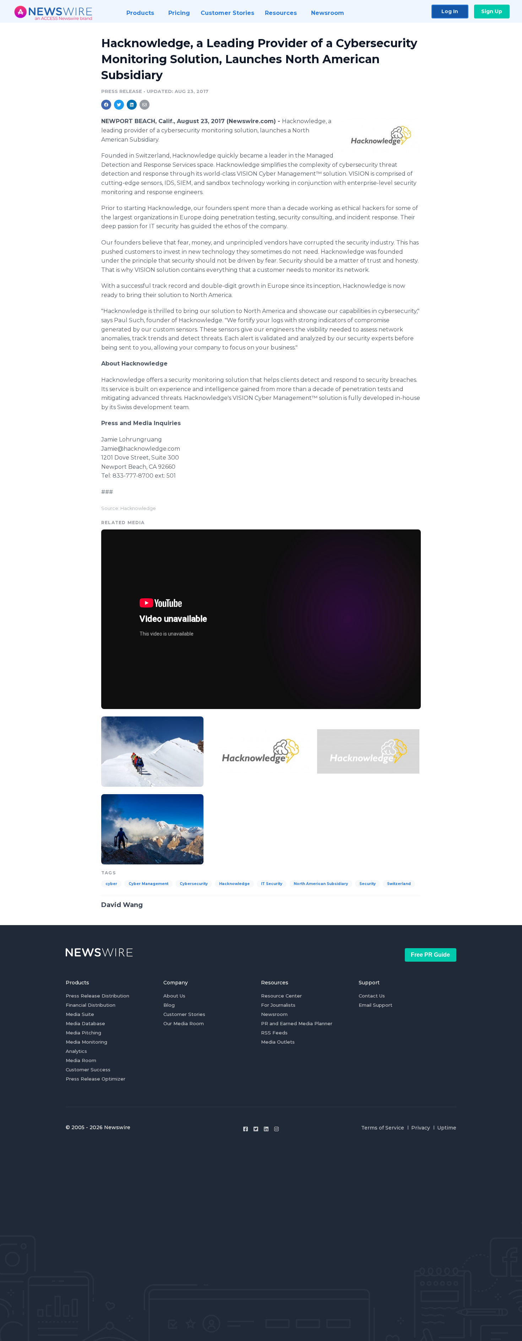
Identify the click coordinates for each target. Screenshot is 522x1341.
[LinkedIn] (266, 1129)
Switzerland (399, 883)
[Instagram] (276, 1129)
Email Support (375, 1005)
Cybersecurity (194, 883)
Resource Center (281, 996)
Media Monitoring (86, 1042)
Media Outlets (278, 1042)
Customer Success (88, 1069)
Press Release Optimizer (95, 1079)
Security (367, 883)
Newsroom (274, 1014)
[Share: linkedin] (132, 105)
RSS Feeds (274, 1032)
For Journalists (278, 1005)
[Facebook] (245, 1129)
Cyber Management (148, 883)
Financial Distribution (90, 1005)
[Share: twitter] (119, 105)
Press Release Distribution (97, 996)
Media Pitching (83, 1032)
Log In (449, 11)
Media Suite (80, 1014)
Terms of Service (382, 1128)
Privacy (420, 1128)
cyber (111, 883)
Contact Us (372, 996)
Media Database (85, 1023)
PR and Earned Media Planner (296, 1023)
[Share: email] (144, 105)
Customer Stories (184, 1014)
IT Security (271, 883)
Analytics (76, 1051)
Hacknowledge (234, 883)
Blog (169, 1005)
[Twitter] (256, 1129)
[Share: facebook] (106, 105)
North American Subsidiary (321, 883)
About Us (174, 996)
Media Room (81, 1060)
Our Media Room (183, 1023)
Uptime (446, 1128)
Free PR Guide (430, 955)
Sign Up (491, 11)
